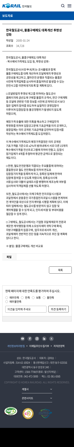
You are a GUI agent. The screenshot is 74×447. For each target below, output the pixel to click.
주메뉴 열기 (69, 5)
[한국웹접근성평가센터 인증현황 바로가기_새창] (10, 413)
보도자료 (7, 16)
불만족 (50, 297)
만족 (27, 297)
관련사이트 (27, 398)
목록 (60, 270)
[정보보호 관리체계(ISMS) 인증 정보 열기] (45, 413)
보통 (38, 297)
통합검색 (63, 5)
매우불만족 (15, 301)
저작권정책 (59, 346)
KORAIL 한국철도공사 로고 (17, 5)
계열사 (25, 389)
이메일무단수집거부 (39, 346)
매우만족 (14, 297)
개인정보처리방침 (16, 346)
